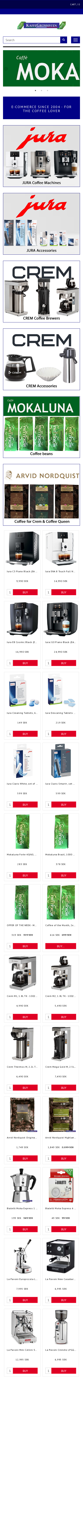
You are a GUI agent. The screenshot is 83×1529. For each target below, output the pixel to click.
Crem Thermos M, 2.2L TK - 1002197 (22, 1066)
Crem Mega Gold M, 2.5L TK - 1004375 (60, 1066)
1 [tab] (35, 91)
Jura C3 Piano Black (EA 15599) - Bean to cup (22, 571)
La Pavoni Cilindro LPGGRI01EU (60, 1349)
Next (77, 69)
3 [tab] (48, 91)
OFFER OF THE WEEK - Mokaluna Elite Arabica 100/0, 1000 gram (22, 925)
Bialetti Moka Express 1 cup (22, 1208)
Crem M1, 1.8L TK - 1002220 (22, 995)
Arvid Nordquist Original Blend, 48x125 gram (22, 1137)
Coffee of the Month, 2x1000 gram (60, 925)
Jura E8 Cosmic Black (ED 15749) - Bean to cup (22, 642)
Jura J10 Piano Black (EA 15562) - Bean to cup (60, 642)
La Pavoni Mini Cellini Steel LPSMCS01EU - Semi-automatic (22, 1349)
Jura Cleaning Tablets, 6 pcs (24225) (22, 712)
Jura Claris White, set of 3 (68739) (22, 783)
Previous (6, 69)
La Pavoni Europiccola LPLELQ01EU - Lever (22, 1279)
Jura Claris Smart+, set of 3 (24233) (60, 783)
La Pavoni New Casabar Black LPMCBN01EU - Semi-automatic (60, 1279)
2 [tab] (41, 91)
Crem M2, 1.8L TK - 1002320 (60, 995)
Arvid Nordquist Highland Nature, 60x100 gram (60, 1137)
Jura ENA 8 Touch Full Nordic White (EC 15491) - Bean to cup (60, 571)
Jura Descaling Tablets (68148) (60, 712)
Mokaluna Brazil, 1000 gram (60, 854)
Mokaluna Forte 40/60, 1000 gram (22, 854)
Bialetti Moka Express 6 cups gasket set (60, 1208)
